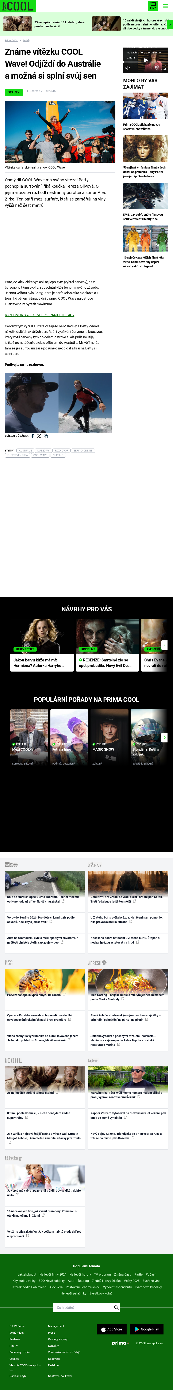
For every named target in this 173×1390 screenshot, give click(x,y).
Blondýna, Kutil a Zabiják (145, 751)
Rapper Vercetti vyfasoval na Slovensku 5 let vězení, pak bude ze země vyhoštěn (128, 1115)
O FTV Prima (16, 1326)
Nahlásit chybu (18, 1376)
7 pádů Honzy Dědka (106, 1281)
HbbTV (13, 1345)
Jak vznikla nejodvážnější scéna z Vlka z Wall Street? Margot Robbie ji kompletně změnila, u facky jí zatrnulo (44, 1136)
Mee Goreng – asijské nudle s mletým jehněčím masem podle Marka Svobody (127, 997)
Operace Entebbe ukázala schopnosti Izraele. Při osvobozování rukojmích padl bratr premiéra (39, 1017)
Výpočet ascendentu (117, 1287)
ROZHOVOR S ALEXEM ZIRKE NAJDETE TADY (39, 315)
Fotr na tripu (61, 749)
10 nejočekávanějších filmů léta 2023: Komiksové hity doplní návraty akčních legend (143, 262)
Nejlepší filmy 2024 (52, 1274)
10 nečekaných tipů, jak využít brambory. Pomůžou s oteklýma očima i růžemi (42, 1213)
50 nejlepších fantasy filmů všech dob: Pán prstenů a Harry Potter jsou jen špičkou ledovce (144, 172)
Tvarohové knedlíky (148, 1287)
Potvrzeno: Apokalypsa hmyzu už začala (34, 995)
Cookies (14, 1358)
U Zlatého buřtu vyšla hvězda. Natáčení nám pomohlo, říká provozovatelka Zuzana (126, 920)
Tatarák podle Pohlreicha (28, 1287)
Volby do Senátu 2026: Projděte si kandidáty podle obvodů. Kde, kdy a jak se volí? (41, 920)
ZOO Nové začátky (52, 1281)
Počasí (150, 1274)
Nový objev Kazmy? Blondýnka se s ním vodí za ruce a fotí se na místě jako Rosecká (126, 1136)
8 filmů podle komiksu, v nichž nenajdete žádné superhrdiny (38, 1115)
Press (51, 1332)
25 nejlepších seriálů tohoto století (30, 1092)
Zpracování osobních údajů (64, 1352)
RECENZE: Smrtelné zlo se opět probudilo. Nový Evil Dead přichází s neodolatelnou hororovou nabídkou (105, 663)
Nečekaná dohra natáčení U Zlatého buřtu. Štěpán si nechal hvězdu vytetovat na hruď (125, 940)
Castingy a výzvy (58, 1339)
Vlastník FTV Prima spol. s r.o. (25, 1367)
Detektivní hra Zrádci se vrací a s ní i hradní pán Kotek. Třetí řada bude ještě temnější (127, 899)
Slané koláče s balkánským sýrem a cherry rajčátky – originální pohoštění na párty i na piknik (126, 1017)
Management (56, 1326)
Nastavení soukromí (60, 1376)
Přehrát (21, 744)
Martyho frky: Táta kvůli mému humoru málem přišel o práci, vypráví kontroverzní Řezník (126, 1095)
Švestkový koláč (100, 1293)
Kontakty (53, 1345)
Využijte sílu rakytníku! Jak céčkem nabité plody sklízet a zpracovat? (44, 1234)
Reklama (14, 1339)
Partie (138, 1274)
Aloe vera (56, 1287)
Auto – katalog (78, 1281)
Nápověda (54, 1358)
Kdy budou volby (24, 1281)
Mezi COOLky (22, 749)
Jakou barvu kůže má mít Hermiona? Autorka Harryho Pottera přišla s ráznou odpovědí (37, 663)
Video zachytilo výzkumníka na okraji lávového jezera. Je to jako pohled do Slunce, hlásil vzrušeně (43, 1038)
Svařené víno (152, 1281)
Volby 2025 (131, 1281)
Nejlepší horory (80, 1274)
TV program (102, 1274)
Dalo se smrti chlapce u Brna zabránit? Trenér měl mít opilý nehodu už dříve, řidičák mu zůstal (43, 899)
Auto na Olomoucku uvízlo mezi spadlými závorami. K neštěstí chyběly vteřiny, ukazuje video (42, 940)
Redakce (53, 1365)
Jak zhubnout (27, 1274)
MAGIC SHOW (103, 749)
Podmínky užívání (19, 1352)
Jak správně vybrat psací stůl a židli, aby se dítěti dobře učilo (44, 1193)
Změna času (122, 1274)
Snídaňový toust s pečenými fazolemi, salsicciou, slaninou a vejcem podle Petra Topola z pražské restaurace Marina (123, 1040)
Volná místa (16, 1332)
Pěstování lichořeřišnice (83, 1287)
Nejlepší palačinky (73, 1293)
